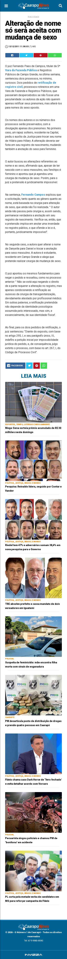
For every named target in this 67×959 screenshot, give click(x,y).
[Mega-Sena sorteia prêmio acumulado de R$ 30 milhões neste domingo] (33, 402)
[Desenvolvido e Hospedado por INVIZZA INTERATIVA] (33, 954)
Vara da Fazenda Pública (21, 70)
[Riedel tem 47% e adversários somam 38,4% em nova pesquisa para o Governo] (33, 519)
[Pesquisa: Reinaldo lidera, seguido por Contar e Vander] (33, 460)
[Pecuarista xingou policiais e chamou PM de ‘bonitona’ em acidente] (33, 812)
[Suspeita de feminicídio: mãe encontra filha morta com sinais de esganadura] (33, 636)
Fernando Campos (33, 194)
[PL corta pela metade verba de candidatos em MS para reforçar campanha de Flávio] (33, 870)
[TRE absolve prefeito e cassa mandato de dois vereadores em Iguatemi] (33, 577)
